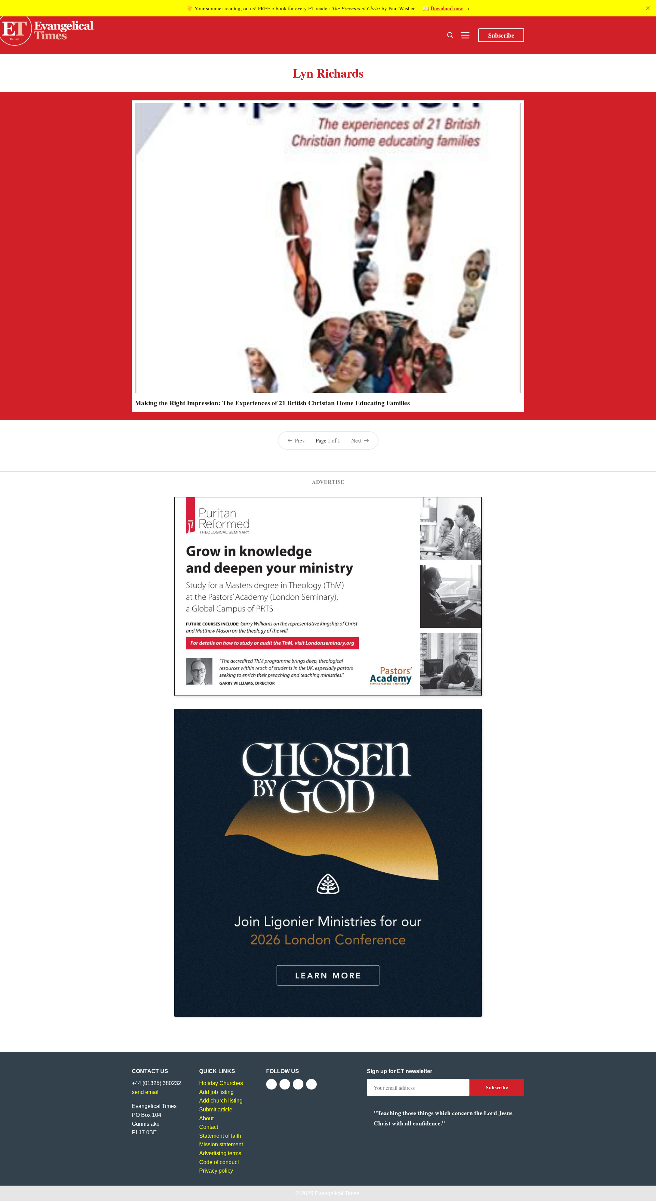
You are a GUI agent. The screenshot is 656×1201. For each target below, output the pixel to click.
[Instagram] (298, 1084)
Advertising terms (220, 1153)
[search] (450, 35)
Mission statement (221, 1144)
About (206, 1118)
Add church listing (221, 1101)
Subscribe (501, 35)
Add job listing (216, 1092)
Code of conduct (219, 1162)
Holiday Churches (221, 1083)
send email (145, 1092)
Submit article (215, 1109)
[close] (647, 8)
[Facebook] (271, 1084)
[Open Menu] (465, 35)
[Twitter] (284, 1084)
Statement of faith (220, 1136)
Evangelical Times (337, 1193)
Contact (208, 1127)
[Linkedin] (311, 1084)
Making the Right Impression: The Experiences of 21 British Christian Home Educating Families (272, 403)
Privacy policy (216, 1171)
